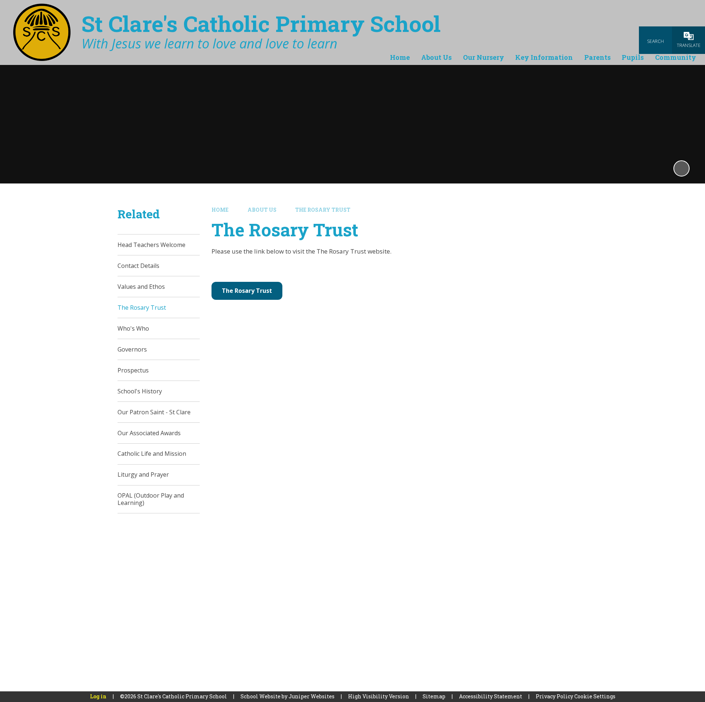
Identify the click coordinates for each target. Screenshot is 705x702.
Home (220, 209)
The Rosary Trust (322, 209)
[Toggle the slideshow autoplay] (681, 168)
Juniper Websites (312, 696)
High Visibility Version (378, 696)
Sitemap (434, 696)
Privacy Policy (554, 696)
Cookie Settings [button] (594, 696)
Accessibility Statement (490, 696)
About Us (261, 209)
